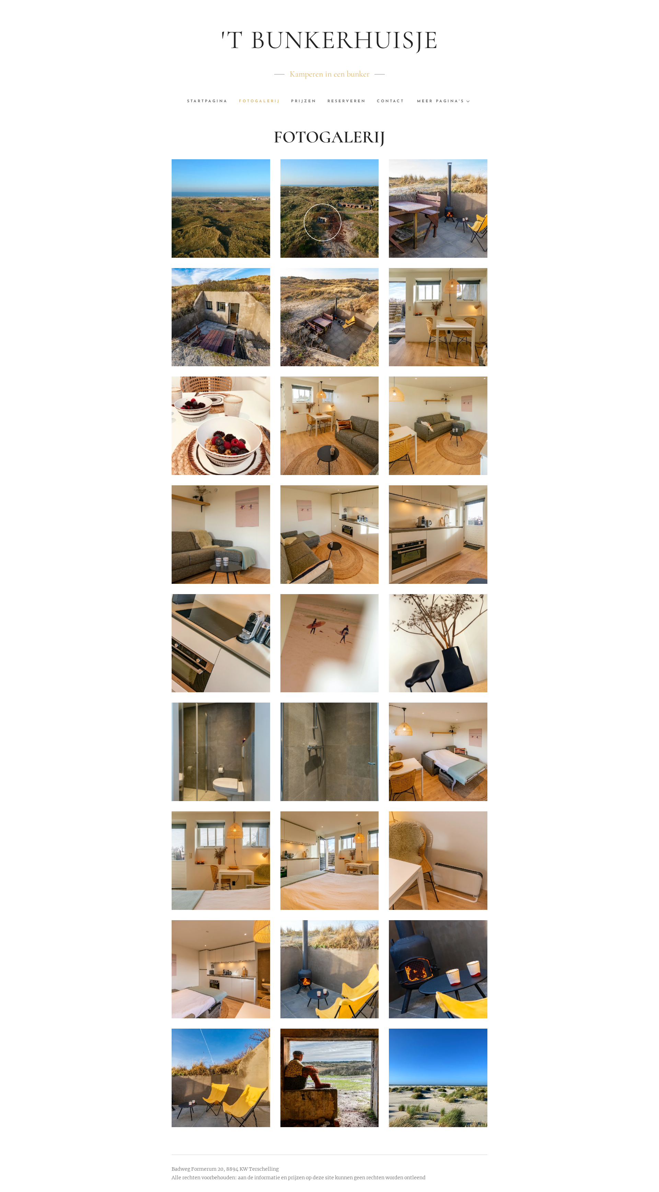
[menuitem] (210, 101)
